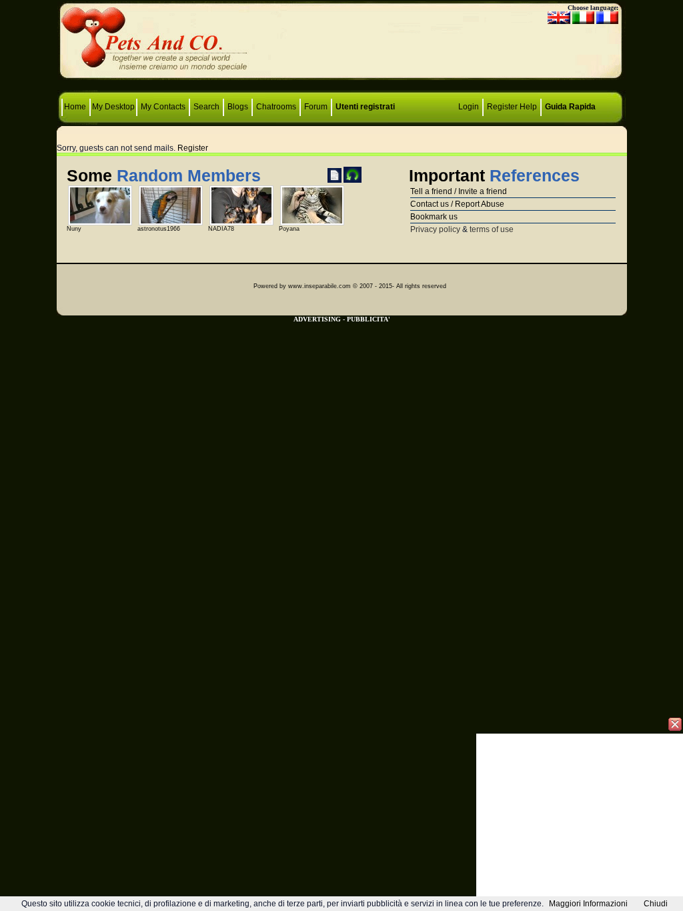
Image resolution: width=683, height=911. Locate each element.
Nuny (74, 228)
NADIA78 (221, 228)
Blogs (237, 106)
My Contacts (163, 106)
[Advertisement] (341, 43)
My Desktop (113, 106)
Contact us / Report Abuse (457, 204)
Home (76, 106)
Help (528, 106)
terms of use (492, 229)
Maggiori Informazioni (588, 903)
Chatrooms (276, 106)
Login (468, 106)
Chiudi (656, 903)
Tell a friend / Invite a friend (458, 191)
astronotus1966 (158, 228)
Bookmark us (434, 216)
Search (206, 106)
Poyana (289, 228)
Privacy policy (435, 229)
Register (502, 106)
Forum (316, 106)
